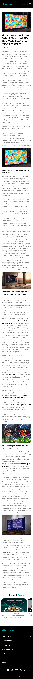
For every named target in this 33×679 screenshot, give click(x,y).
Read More (5, 621)
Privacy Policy (5, 676)
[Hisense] (7, 4)
